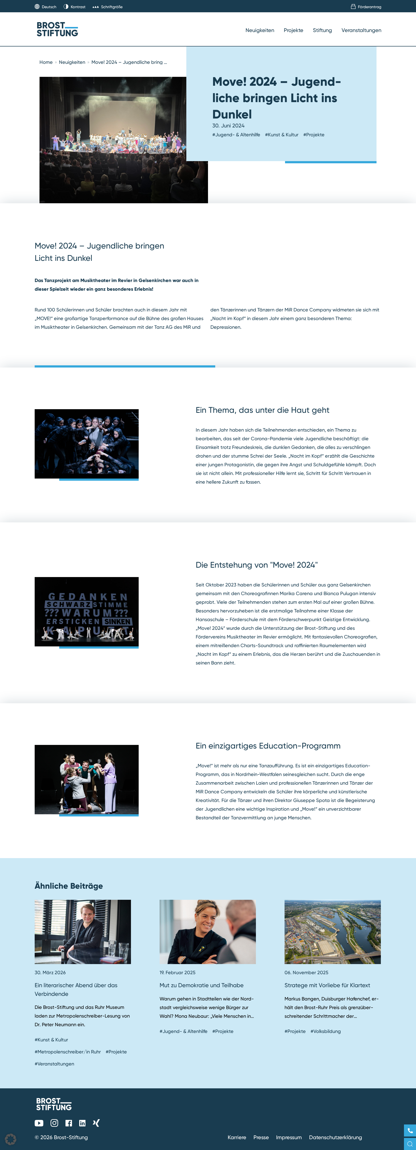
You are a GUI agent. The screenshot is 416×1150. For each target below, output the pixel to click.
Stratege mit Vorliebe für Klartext (327, 985)
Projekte (293, 30)
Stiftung (322, 30)
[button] (10, 1139)
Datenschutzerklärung (335, 1137)
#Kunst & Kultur (282, 135)
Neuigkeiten (260, 30)
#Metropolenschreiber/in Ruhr (68, 1052)
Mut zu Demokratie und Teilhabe (202, 985)
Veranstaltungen (361, 30)
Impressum (289, 1137)
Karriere (237, 1137)
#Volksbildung (326, 1031)
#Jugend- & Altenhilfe (236, 135)
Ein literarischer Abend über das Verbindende (76, 989)
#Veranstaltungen (54, 1064)
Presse (261, 1137)
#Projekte (314, 135)
